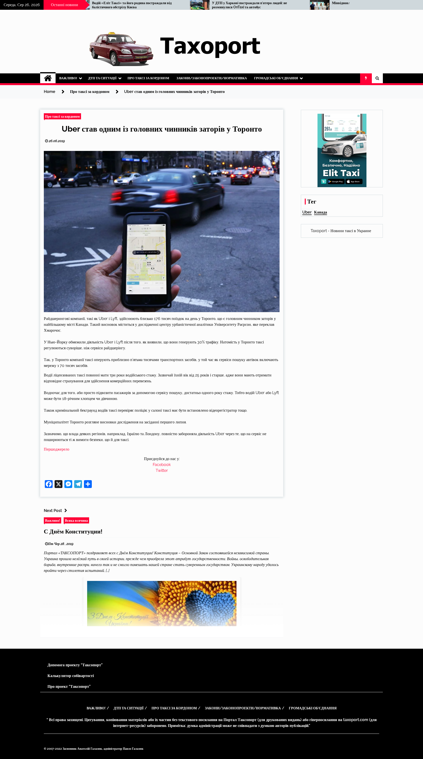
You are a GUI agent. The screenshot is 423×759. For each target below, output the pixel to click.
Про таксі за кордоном (148, 78)
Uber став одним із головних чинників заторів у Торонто (162, 128)
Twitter (162, 470)
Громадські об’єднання (276, 78)
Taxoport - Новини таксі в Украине (341, 230)
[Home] (48, 78)
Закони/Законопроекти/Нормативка (211, 78)
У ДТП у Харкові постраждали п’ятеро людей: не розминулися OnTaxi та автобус (192, 5)
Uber (307, 212)
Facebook (162, 464)
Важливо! (68, 78)
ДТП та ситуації (102, 78)
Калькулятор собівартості (70, 675)
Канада (320, 212)
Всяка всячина (76, 520)
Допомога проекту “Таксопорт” (75, 665)
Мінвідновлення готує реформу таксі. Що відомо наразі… (319, 3)
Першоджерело (56, 449)
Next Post (53, 510)
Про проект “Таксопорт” (69, 686)
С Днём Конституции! (73, 531)
